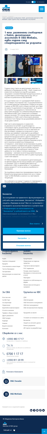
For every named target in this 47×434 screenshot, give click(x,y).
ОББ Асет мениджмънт (31, 305)
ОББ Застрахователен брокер (33, 308)
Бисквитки (27, 320)
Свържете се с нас (12, 333)
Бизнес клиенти (28, 252)
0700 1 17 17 (15, 354)
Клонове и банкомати (15, 372)
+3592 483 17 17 (15, 339)
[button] (39, 65)
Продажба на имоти (30, 313)
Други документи (7, 315)
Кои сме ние (6, 297)
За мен (28, 2)
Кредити (5, 264)
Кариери (5, 321)
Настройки (22, 238)
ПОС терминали (29, 268)
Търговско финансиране (31, 266)
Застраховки (6, 271)
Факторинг (27, 278)
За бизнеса (40, 2)
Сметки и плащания (8, 261)
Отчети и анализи (8, 310)
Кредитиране (28, 258)
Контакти (5, 328)
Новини (10, 16)
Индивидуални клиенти (10, 252)
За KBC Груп (6, 300)
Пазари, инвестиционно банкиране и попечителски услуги (32, 273)
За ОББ (6, 292)
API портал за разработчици (33, 328)
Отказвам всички (23, 245)
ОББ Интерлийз (28, 300)
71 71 (10, 345)
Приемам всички (24, 231)
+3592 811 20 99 (15, 360)
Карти (4, 258)
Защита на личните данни (32, 323)
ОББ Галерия (6, 318)
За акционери (6, 302)
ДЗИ (25, 297)
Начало (4, 16)
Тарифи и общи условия (10, 313)
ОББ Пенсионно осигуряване (33, 302)
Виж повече (35, 224)
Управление (6, 305)
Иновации (9, 28)
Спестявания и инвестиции (11, 266)
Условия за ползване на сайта (34, 318)
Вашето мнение (7, 326)
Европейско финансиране (10, 308)
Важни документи (29, 325)
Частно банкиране (8, 269)
